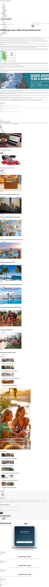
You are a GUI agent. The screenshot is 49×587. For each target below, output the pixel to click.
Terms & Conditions (4, 517)
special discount (11, 501)
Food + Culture (4, 15)
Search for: (1, 521)
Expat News (4, 5)
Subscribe (3, 17)
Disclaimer (3, 519)
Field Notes (4, 6)
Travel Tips (3, 13)
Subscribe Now (16, 123)
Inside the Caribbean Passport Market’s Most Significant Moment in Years (11, 284)
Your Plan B (3, 7)
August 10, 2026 (3, 309)
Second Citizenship (6, 26)
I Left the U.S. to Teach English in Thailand (6, 329)
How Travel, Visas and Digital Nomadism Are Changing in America (9, 458)
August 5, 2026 (3, 354)
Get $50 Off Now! (2, 570)
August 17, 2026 (3, 264)
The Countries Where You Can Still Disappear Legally (8, 352)
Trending (4, 23)
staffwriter (3, 32)
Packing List (5, 31)
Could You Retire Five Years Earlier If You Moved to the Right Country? (10, 480)
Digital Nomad (4, 10)
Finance (4, 8)
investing (3, 131)
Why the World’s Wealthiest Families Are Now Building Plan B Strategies (11, 307)
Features (3, 20)
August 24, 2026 (3, 219)
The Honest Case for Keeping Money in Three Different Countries (9, 194)
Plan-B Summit (5, 28)
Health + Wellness (5, 16)
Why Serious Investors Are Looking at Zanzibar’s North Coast (9, 487)
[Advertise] (15, 449)
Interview (4, 21)
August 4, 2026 (4, 474)
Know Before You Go (5, 14)
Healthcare (4, 11)
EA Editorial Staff (4, 196)
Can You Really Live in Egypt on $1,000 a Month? (7, 262)
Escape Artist (6, 19)
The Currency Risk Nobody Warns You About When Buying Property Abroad (11, 239)
